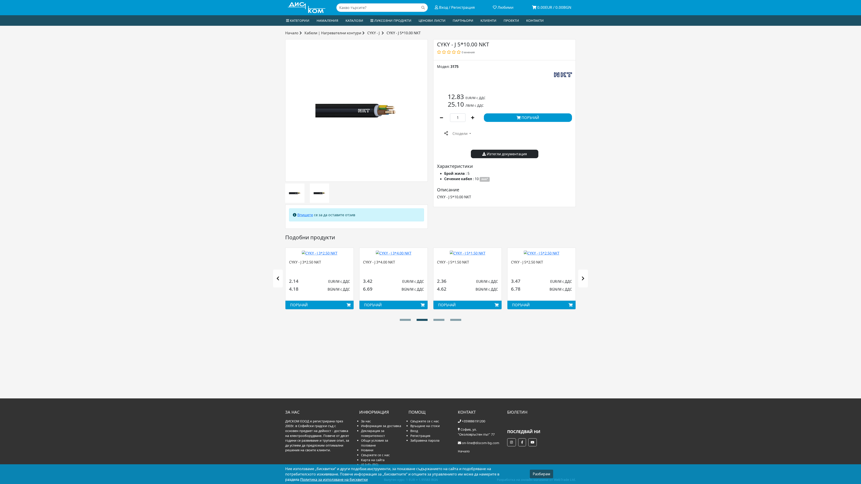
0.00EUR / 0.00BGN (553, 7)
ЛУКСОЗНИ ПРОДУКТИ (392, 20)
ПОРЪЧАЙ (530, 117)
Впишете (305, 214)
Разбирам (541, 473)
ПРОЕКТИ (511, 20)
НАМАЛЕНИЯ (327, 20)
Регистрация (420, 436)
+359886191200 (473, 421)
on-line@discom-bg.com (480, 443)
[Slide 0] (405, 320)
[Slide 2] (438, 320)
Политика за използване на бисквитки (334, 479)
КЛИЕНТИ (488, 20)
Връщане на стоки (425, 426)
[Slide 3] (455, 320)
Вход (414, 431)
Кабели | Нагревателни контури (332, 32)
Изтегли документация (506, 153)
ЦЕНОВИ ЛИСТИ (432, 20)
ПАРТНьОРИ (463, 20)
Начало (291, 32)
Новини (367, 450)
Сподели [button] (460, 133)
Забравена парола (424, 440)
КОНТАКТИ (535, 20)
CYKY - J (373, 32)
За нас (366, 421)
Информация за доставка (381, 426)
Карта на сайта (373, 460)
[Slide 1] (422, 320)
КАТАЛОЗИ (354, 20)
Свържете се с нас (375, 455)
